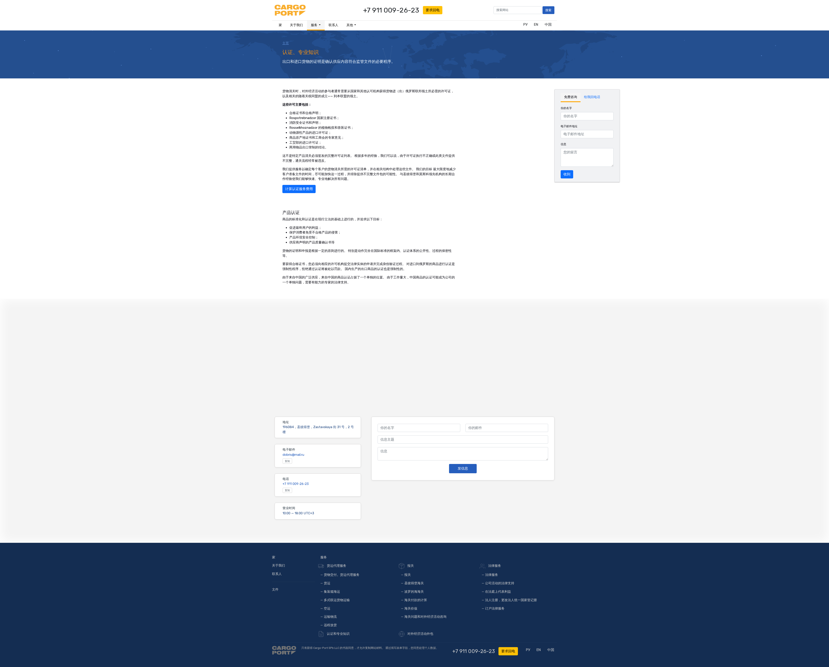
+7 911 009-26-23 (391, 10)
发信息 (463, 468)
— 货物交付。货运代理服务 (339, 575)
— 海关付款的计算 (414, 600)
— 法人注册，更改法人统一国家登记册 (509, 600)
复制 (287, 461)
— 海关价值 (409, 608)
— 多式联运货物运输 (335, 600)
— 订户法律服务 (493, 608)
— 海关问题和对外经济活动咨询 (423, 617)
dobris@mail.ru (293, 455)
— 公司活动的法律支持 (498, 583)
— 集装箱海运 (330, 592)
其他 (350, 25)
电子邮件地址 (569, 126)
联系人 (333, 25)
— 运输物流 (328, 617)
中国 (548, 24)
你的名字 (566, 108)
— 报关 (406, 575)
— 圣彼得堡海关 (412, 583)
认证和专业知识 (338, 634)
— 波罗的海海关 (412, 592)
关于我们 (296, 25)
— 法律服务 (490, 575)
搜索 (548, 10)
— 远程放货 (328, 625)
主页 (285, 43)
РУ (525, 24)
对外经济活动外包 (420, 634)
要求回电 (433, 10)
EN (536, 24)
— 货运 (325, 583)
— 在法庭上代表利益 (496, 592)
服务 (314, 25)
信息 (563, 144)
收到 (566, 174)
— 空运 (325, 608)
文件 (275, 589)
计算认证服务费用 (299, 189)
